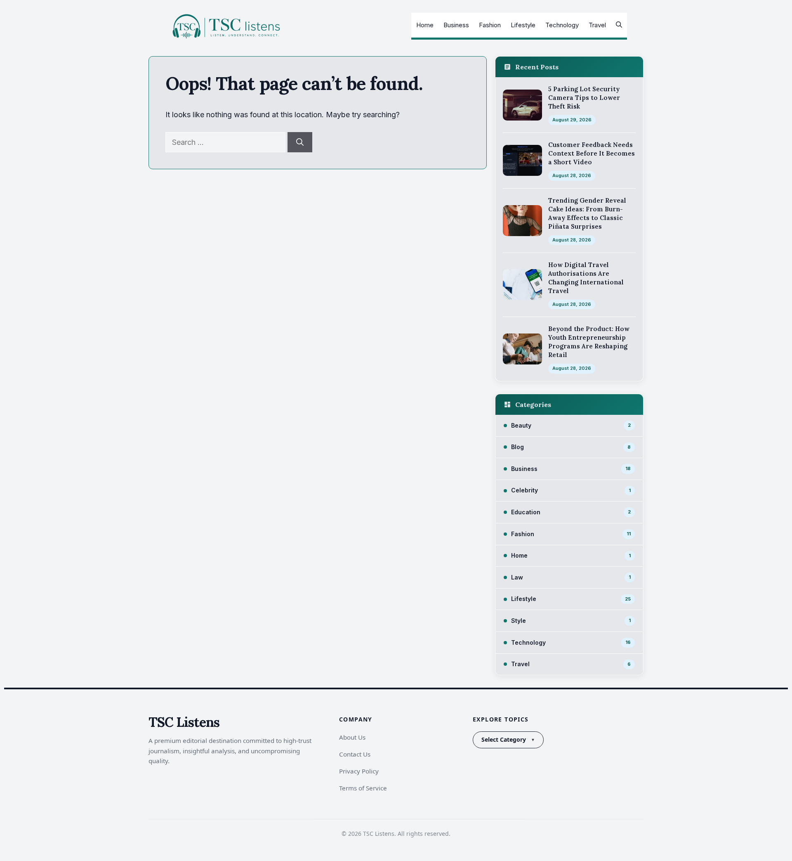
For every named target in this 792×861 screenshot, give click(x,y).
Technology (562, 25)
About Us (352, 737)
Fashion (490, 25)
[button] (619, 25)
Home (425, 25)
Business (456, 25)
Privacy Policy (359, 771)
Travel (597, 25)
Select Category (503, 739)
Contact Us (354, 754)
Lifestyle (523, 25)
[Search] (300, 142)
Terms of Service (363, 788)
